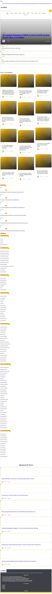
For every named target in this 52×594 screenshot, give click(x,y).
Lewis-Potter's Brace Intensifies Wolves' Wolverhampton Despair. (43, 145)
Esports (20, 13)
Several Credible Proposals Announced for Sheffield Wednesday (7, 146)
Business (15, 13)
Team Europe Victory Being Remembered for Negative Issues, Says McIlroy (13, 577)
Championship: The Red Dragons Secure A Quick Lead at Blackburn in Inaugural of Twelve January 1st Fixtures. (43, 118)
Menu (27, 14)
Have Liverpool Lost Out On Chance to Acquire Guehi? (10, 48)
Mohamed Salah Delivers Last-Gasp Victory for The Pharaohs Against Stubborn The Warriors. (17, 478)
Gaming (32, 13)
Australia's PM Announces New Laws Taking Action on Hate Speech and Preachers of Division (8, 119)
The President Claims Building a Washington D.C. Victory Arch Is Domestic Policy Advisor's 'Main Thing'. (13, 215)
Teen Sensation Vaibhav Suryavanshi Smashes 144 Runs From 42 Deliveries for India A (25, 120)
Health (36, 13)
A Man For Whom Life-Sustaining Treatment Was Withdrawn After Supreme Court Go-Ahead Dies (12, 230)
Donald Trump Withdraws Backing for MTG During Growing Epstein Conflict (42, 172)
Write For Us (2, 592)
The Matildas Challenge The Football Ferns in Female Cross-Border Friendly (43, 91)
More (40, 13)
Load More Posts (3, 233)
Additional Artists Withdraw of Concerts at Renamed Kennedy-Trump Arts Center (15, 579)
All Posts (11, 13)
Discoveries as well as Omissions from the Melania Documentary (12, 576)
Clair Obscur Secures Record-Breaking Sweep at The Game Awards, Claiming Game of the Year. (17, 581)
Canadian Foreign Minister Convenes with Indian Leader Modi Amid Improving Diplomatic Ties (25, 148)
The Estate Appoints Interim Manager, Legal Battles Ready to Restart (25, 174)
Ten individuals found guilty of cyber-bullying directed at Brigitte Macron (31, 3)
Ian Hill (8, 41)
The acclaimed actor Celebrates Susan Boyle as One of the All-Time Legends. (14, 495)
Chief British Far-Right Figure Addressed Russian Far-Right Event (12, 54)
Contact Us (44, 13)
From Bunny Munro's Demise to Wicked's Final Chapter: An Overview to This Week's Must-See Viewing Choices (21, 544)
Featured (28, 13)
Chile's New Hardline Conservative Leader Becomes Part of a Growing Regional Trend (15, 578)
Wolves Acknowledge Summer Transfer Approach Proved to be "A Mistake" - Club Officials (25, 92)
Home (7, 13)
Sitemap (11, 592)
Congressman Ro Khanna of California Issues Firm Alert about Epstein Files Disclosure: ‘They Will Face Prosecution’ (8, 92)
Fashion (24, 13)
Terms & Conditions (7, 592)
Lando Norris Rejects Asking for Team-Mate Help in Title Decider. (8, 174)
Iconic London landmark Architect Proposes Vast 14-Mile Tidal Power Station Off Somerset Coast (12, 207)
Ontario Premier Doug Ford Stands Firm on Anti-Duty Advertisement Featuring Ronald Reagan (17, 580)
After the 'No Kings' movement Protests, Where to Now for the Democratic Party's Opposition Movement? (19, 61)
